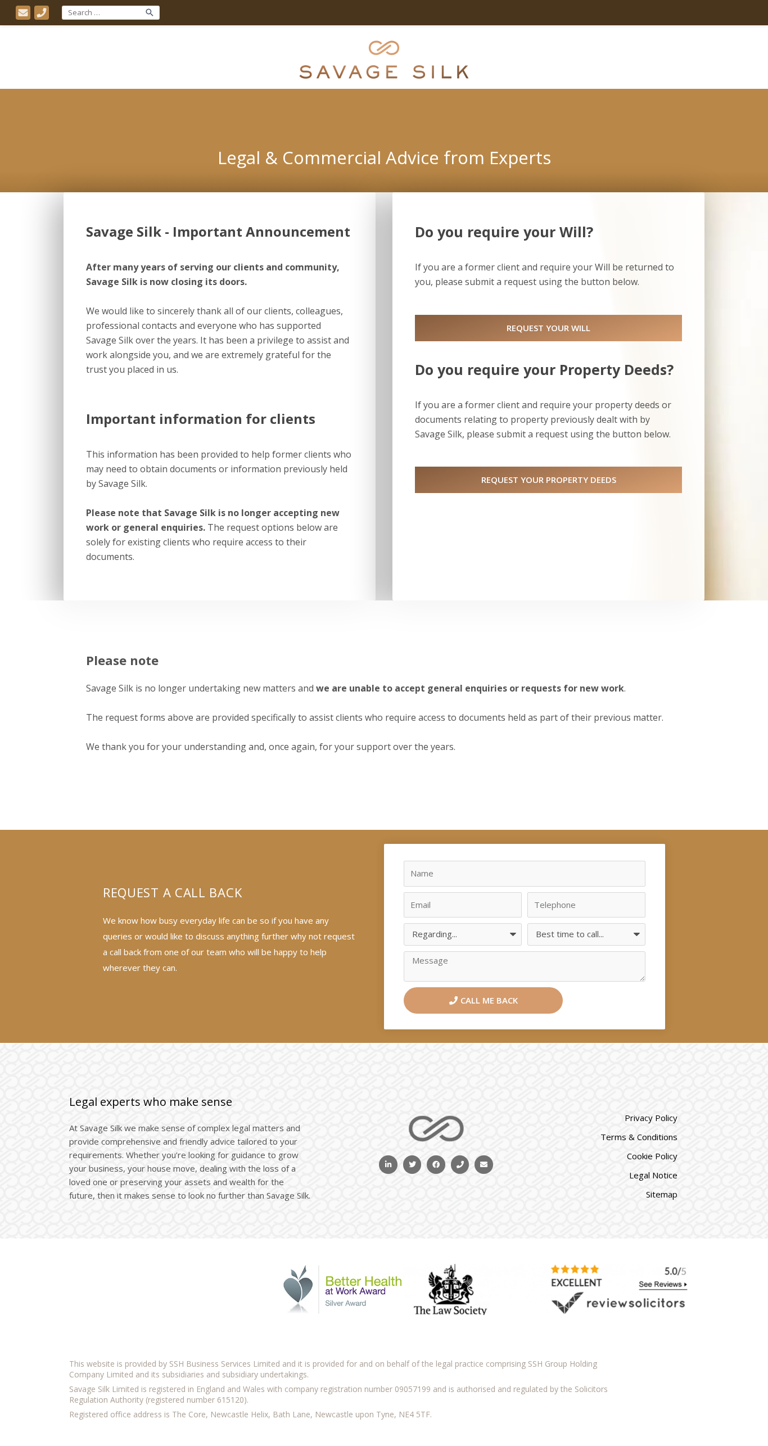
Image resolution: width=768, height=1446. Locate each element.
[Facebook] (436, 1164)
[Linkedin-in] (388, 1164)
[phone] (43, 13)
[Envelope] (484, 1164)
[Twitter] (412, 1164)
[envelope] (25, 13)
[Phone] (460, 1164)
